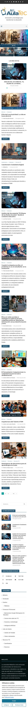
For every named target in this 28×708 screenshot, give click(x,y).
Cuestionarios (4, 162)
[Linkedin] (11, 1)
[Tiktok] (22, 1)
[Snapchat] (18, 1)
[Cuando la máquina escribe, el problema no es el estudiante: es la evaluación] (14, 252)
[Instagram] (9, 1)
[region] (14, 694)
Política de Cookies (9, 697)
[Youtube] (13, 1)
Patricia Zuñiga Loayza (8, 467)
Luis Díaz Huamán (7, 219)
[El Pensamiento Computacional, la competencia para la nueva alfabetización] (14, 359)
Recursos (10, 461)
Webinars (6, 606)
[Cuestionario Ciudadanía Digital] (7, 52)
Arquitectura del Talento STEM (12, 422)
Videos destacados (9, 636)
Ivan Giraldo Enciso (7, 325)
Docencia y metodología (10, 622)
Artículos (3, 112)
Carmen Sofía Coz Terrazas (9, 377)
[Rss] (20, 1)
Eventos (5, 602)
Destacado (9, 112)
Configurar (6, 705)
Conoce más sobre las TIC (11, 618)
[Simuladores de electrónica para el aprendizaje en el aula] (14, 450)
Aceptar (14, 700)
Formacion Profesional (9, 609)
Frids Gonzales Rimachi (8, 118)
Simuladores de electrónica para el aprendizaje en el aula (14, 464)
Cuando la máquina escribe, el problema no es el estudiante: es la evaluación (14, 266)
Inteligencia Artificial (9, 625)
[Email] (16, 1)
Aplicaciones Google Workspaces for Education (13, 613)
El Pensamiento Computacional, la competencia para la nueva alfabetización (14, 373)
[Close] (26, 682)
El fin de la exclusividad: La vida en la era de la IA (19, 516)
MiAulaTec (5, 167)
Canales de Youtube (9, 632)
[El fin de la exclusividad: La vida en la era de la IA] (14, 101)
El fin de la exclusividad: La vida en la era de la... (14, 44)
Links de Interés (7, 629)
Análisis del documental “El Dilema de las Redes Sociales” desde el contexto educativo (14, 214)
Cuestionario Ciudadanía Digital (13, 165)
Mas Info (5, 138)
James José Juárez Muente (9, 424)
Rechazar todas (19, 705)
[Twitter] (7, 1)
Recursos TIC (18, 162)
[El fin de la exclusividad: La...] (14, 38)
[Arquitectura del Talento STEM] (14, 408)
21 (13, 493)
